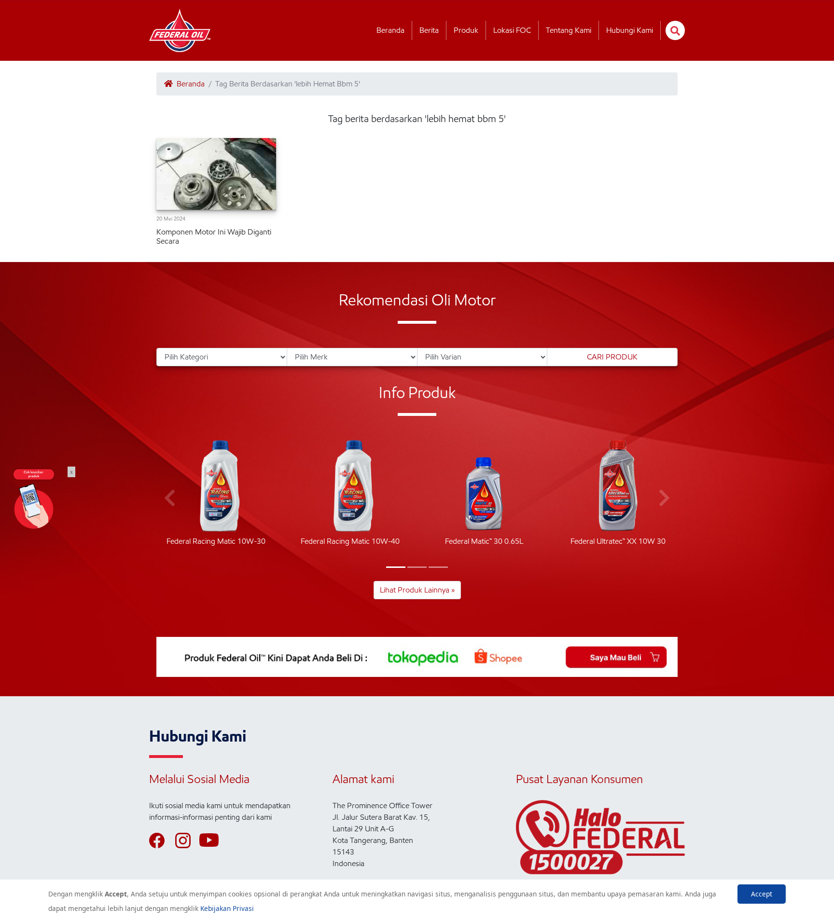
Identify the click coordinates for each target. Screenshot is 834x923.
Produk (466, 30)
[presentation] (170, 498)
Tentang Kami (568, 30)
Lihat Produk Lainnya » (417, 589)
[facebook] (161, 840)
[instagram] (187, 840)
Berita (429, 30)
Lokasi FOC (512, 30)
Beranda (390, 30)
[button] (395, 567)
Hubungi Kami (629, 30)
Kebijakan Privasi (227, 908)
